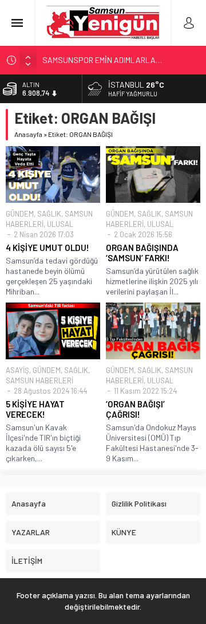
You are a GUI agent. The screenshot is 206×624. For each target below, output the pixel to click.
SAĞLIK (49, 213)
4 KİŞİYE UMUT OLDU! (47, 247)
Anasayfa (28, 134)
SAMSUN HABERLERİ (39, 380)
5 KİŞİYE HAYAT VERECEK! (35, 409)
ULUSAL (60, 224)
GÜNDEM (20, 213)
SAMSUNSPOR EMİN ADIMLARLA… (102, 60)
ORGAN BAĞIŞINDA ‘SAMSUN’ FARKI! (142, 252)
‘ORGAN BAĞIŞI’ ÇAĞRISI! (135, 409)
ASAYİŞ (17, 370)
